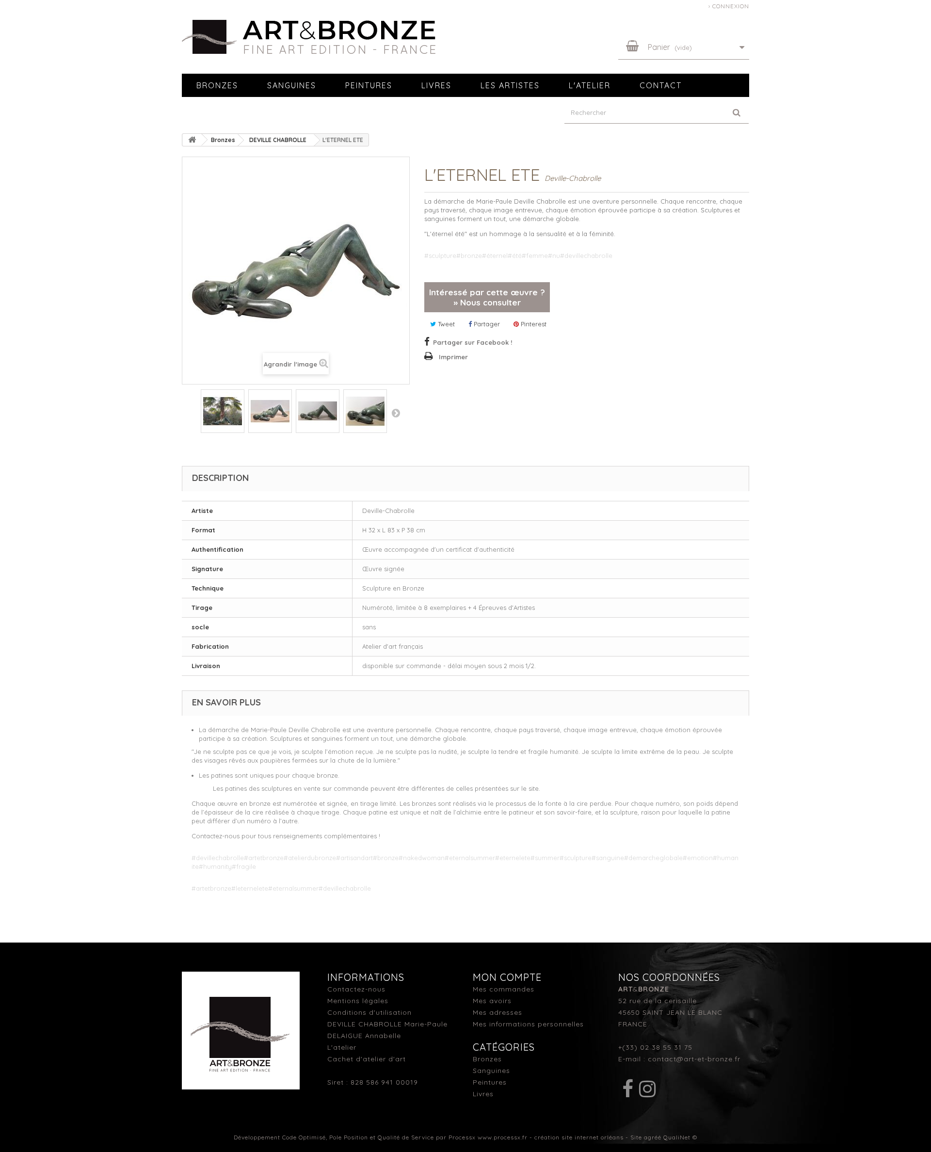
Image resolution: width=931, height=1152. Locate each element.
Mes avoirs (492, 1000)
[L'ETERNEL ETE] (222, 391)
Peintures (368, 85)
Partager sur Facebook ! (472, 342)
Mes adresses (497, 1012)
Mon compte (507, 977)
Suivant (396, 412)
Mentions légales (357, 1000)
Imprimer (453, 357)
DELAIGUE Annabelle (364, 1035)
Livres (436, 85)
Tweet (445, 324)
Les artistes (510, 85)
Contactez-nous (356, 989)
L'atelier (589, 85)
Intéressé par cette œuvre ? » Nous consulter (487, 297)
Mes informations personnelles (528, 1024)
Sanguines (291, 85)
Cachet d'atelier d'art (366, 1059)
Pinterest (532, 324)
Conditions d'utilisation (369, 1012)
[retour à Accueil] (192, 140)
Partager (486, 324)
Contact (661, 85)
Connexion (730, 6)
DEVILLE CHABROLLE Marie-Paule (387, 1024)
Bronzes (217, 85)
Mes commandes (503, 989)
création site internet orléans (579, 1137)
